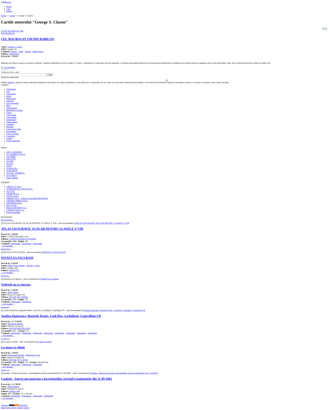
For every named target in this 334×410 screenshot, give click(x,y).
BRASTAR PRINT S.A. (16, 208)
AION (9, 166)
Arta (8, 91)
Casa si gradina (12, 134)
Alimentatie (11, 89)
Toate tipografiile (13, 212)
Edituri (9, 11)
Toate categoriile (13, 141)
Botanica (10, 127)
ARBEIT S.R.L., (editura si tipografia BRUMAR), (27, 198)
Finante (28, 51)
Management (37, 51)
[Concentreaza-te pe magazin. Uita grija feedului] (14, 405)
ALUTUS (10, 191)
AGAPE (9, 161)
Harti (8, 106)
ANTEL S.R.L (12, 196)
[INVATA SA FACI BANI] (53, 252)
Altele (20, 51)
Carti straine (11, 115)
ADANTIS (11, 159)
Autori (12, 16)
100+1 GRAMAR (14, 152)
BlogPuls (23, 405)
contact (26, 408)
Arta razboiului (12, 103)
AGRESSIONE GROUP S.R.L (19, 189)
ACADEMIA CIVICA (15, 154)
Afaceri (14, 51)
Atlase (8, 113)
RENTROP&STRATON (19, 328)
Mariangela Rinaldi (16, 355)
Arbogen (4, 405)
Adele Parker (12, 292)
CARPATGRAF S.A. (15, 210)
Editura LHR (14, 391)
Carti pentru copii (13, 129)
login (8, 408)
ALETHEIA (11, 175)
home (3, 408)
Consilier (10, 124)
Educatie (9, 101)
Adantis (10, 82)
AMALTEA (14, 54)
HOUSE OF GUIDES (18, 297)
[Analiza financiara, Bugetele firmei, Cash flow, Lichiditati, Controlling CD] (113, 310)
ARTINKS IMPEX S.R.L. (17, 201)
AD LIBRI (10, 157)
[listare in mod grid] (326, 29)
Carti (8, 9)
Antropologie (11, 108)
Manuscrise (11, 98)
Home (8, 6)
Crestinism (10, 136)
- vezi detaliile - (8, 246)
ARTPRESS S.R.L (14, 203)
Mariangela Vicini (32, 355)
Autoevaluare (11, 122)
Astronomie (11, 120)
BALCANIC (11, 205)
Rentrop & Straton (15, 324)
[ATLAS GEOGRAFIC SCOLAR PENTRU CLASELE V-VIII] (101, 223)
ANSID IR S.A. (13, 194)
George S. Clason (15, 47)
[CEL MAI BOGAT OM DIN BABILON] (14, 33)
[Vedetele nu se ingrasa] (48, 279)
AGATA (9, 164)
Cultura (9, 138)
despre (13, 408)
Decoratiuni (11, 131)
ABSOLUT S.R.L (14, 187)
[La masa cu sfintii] (43, 342)
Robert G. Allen (33, 266)
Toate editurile (12, 178)
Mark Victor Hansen (16, 266)
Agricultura (11, 94)
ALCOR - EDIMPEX (15, 173)
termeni (20, 408)
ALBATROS (11, 171)
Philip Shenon (13, 386)
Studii (8, 96)
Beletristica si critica (14, 110)
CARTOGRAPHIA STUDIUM (22, 239)
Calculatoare (11, 117)
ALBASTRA (12, 168)
